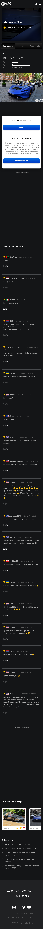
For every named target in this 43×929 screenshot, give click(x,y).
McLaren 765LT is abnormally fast (18, 844)
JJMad (11, 416)
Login (21, 127)
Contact (27, 891)
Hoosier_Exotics (16, 461)
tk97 (11, 321)
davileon (15, 62)
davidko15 (13, 561)
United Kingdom (24, 65)
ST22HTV (13, 437)
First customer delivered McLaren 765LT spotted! (20, 860)
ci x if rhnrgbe (15, 537)
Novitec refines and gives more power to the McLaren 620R (22, 867)
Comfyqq (13, 257)
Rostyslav (13, 373)
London (15, 65)
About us (13, 891)
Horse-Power (14, 694)
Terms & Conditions (20, 917)
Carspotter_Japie (16, 278)
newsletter (21, 896)
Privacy (13, 923)
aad (10, 651)
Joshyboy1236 (15, 516)
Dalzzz (12, 300)
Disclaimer (27, 923)
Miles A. (12, 395)
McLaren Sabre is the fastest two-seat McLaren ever (20, 854)
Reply (5, 266)
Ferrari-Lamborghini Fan (16, 347)
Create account (21, 161)
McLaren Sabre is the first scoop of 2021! (20, 848)
